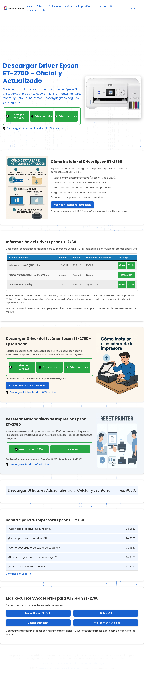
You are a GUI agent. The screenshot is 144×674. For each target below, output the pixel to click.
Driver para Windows (19, 116)
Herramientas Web (104, 6)
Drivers (41, 6)
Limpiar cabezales (38, 622)
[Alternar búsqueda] (44, 10)
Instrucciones (70, 449)
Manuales (32, 10)
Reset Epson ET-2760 (31, 449)
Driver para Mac (44, 116)
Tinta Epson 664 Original (106, 622)
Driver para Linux (68, 116)
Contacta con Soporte (18, 573)
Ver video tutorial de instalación (72, 204)
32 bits (131, 265)
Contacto (63, 663)
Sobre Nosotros (48, 663)
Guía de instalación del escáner (27, 385)
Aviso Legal (98, 663)
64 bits (121, 265)
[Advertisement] (72, 36)
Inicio (30, 6)
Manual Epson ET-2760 (38, 613)
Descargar (126, 275)
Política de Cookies (80, 663)
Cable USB (106, 613)
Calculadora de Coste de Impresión (69, 6)
